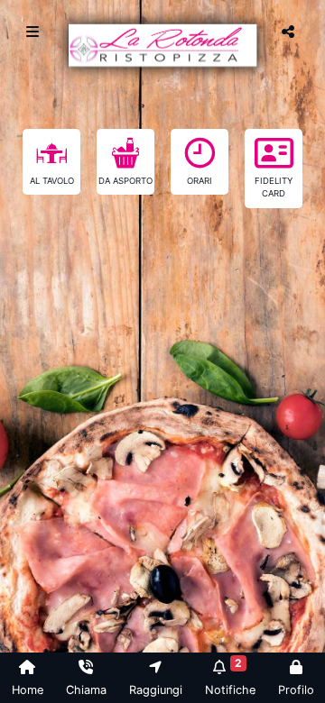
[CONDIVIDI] (290, 31)
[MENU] (34, 31)
